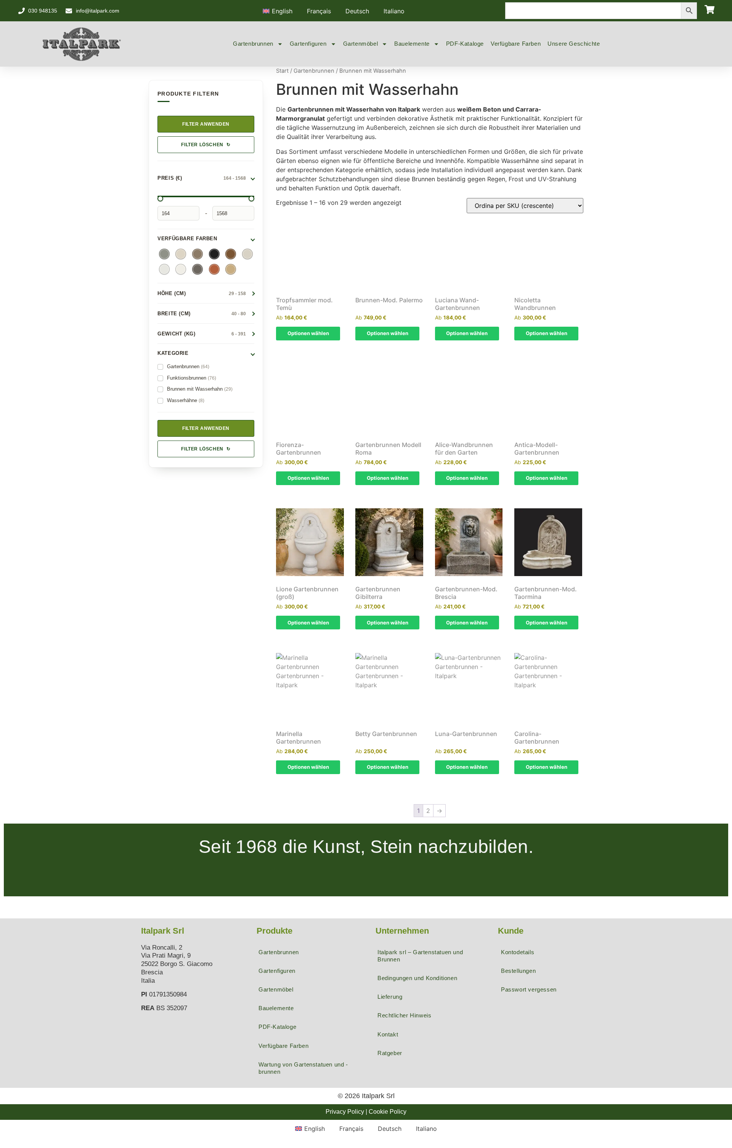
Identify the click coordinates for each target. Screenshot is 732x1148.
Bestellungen (518, 971)
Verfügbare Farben (516, 43)
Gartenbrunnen (253, 43)
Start (282, 70)
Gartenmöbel (360, 43)
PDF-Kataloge (465, 43)
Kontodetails (517, 952)
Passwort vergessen (529, 989)
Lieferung (389, 996)
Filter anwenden (206, 124)
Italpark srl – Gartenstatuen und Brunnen (420, 956)
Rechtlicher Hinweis (404, 1015)
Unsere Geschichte (573, 43)
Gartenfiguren (308, 43)
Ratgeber (389, 1053)
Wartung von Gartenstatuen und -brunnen (303, 1068)
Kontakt (387, 1034)
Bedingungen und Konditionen (417, 978)
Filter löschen (205, 144)
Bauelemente (412, 43)
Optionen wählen (308, 333)
